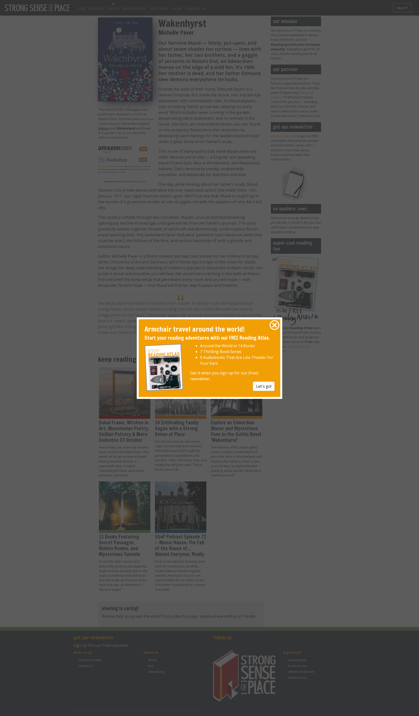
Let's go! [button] (263, 386)
